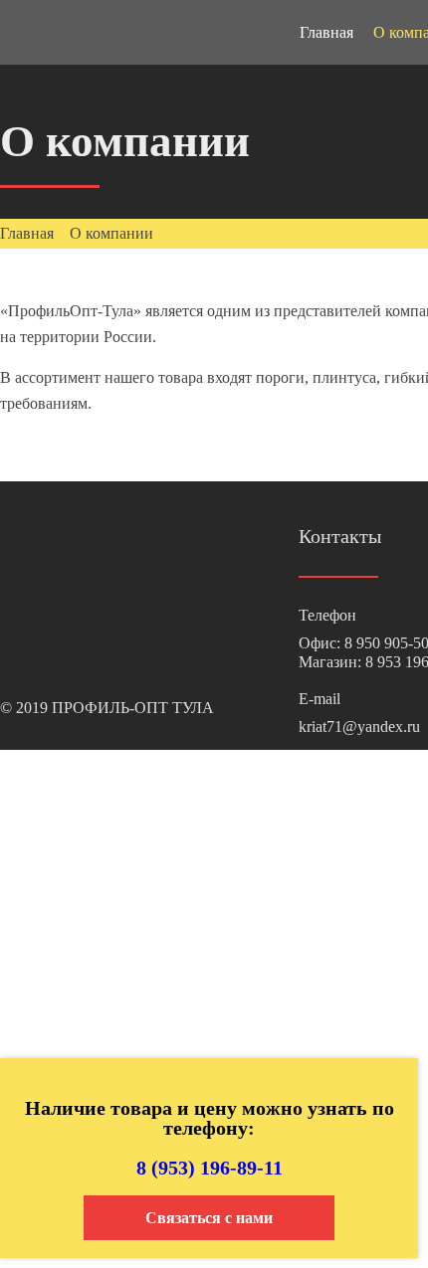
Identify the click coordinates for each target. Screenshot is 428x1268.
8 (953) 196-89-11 (209, 1167)
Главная (326, 32)
